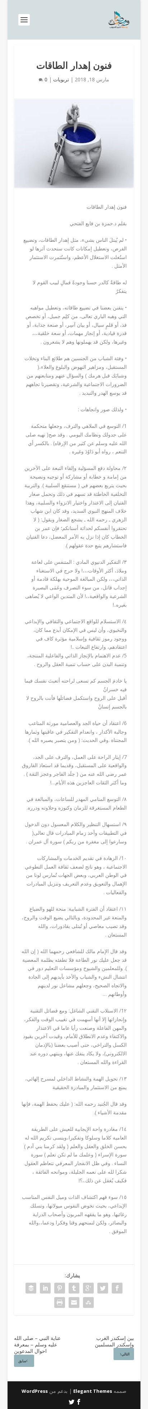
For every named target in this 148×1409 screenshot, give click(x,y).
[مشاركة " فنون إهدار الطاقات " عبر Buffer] (31, 1288)
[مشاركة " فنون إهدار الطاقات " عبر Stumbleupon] (88, 1302)
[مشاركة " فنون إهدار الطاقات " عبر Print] (59, 1302)
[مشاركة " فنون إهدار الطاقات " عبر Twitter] (103, 1288)
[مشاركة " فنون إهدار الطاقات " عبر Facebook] (117, 1288)
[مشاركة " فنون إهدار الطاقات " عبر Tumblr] (74, 1288)
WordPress (35, 1391)
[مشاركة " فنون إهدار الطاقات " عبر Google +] (88, 1288)
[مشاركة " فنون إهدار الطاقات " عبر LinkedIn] (45, 1288)
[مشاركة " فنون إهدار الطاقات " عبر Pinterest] (59, 1288)
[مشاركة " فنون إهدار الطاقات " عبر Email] (74, 1302)
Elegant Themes (92, 1391)
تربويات (61, 79)
